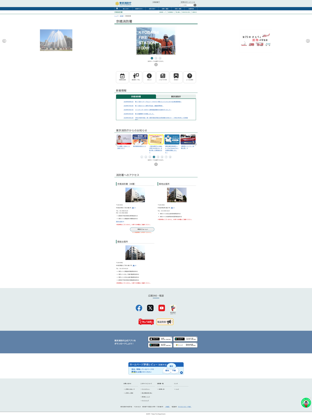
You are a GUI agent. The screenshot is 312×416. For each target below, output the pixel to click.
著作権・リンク (146, 396)
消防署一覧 (161, 389)
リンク (177, 389)
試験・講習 (165, 9)
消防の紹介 (152, 9)
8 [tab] (170, 157)
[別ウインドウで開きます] (134, 208)
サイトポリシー (146, 389)
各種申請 (191, 9)
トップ (117, 9)
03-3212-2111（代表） (185, 407)
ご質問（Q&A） (129, 389)
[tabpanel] (156, 41)
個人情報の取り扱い (147, 393)
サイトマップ (145, 400)
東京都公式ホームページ (187, 2)
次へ (308, 41)
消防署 (121, 16)
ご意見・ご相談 (129, 393)
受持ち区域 (119, 221)
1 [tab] (141, 157)
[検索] (195, 5)
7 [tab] (166, 157)
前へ (4, 41)
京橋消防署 (136, 96)
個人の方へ (126, 9)
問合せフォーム (142, 229)
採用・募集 (178, 9)
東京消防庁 (176, 96)
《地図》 (167, 407)
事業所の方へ (139, 9)
